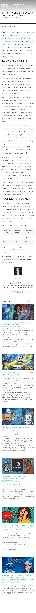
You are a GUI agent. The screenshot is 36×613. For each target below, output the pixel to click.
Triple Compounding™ (20, 284)
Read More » (5, 349)
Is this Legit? (28, 607)
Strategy (5, 610)
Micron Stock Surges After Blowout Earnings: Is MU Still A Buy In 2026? (17, 373)
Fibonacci (5, 212)
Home (4, 607)
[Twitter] (22, 292)
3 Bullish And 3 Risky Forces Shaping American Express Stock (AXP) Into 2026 (18, 324)
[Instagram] (15, 292)
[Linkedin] (18, 292)
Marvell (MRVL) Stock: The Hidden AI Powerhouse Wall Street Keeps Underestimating (14, 478)
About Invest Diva (15, 607)
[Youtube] (20, 292)
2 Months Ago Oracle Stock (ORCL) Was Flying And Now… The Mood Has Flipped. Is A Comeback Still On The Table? (18, 527)
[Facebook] (13, 292)
